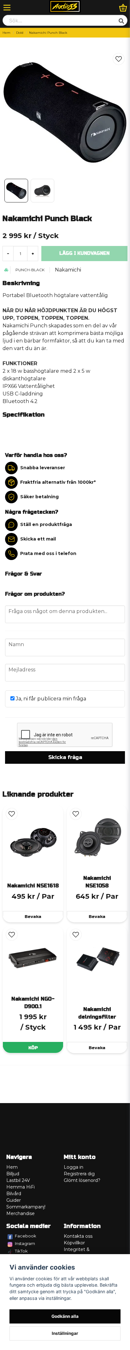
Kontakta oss (78, 1236)
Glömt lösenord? (82, 1180)
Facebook (25, 1235)
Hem (6, 33)
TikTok (21, 1251)
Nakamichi (68, 270)
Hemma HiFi (20, 1187)
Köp (33, 1047)
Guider (13, 1200)
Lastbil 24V (18, 1180)
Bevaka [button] (33, 916)
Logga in (73, 1167)
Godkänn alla (65, 1316)
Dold (19, 33)
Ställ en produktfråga (46, 524)
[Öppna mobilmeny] (7, 7)
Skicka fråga (65, 757)
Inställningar (65, 1333)
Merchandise (20, 1213)
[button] (118, 59)
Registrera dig (79, 1174)
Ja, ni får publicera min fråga (50, 699)
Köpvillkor (74, 1243)
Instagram (25, 1243)
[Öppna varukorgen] (123, 7)
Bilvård (13, 1193)
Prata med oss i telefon (48, 553)
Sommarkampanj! (25, 1207)
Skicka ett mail (38, 539)
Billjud (12, 1174)
